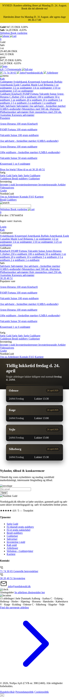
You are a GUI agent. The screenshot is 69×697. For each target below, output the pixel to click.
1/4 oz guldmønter (43, 87)
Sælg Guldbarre (32, 175)
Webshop (5, 33)
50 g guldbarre (53, 254)
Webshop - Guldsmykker (20, 551)
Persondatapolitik (24, 691)
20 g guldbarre (35, 99)
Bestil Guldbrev (8, 199)
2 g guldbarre (34, 102)
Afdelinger (14, 196)
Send (3, 492)
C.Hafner (14, 96)
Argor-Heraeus (53, 251)
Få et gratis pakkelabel (18, 529)
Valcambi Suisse (48, 93)
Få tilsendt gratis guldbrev (20, 526)
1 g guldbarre (49, 102)
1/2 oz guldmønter (23, 87)
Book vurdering (19, 33)
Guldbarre (5, 93)
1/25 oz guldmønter (23, 90)
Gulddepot (6, 178)
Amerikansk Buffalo (51, 81)
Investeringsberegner (27, 184)
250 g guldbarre (28, 96)
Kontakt (24, 196)
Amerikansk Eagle (10, 84)
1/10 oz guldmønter (43, 241)
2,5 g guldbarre (19, 102)
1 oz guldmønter (43, 238)
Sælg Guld (6, 175)
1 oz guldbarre (19, 99)
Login (3, 226)
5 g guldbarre (50, 257)
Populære (5, 118)
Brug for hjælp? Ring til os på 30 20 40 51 (22, 169)
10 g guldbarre (51, 99)
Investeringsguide (47, 184)
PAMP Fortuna (31, 93)
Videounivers (7, 187)
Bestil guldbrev (20, 178)
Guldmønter (6, 81)
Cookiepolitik (41, 691)
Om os (4, 196)
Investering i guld (16, 542)
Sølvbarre (11, 106)
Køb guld (12, 545)
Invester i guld (8, 184)
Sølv (3, 106)
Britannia (49, 84)
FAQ (32, 196)
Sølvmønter (22, 106)
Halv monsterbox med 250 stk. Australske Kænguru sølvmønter (31, 113)
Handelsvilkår (7, 691)
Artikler (61, 184)
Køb (2, 78)
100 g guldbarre (46, 96)
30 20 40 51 (6, 278)
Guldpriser (34, 178)
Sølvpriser (12, 539)
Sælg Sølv (18, 175)
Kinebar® (17, 93)
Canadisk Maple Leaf (32, 84)
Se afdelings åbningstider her (29, 592)
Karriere (39, 196)
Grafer (3, 190)
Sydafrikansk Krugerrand (27, 81)
